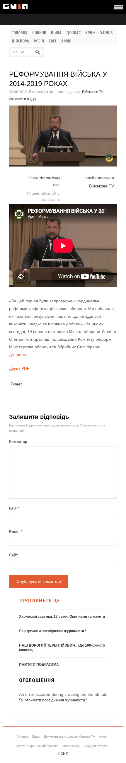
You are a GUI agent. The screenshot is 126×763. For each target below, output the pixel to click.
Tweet (16, 384)
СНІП (65, 753)
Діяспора (20, 41)
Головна (19, 33)
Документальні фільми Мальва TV (69, 736)
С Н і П (15, 6)
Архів (66, 41)
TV (28, 193)
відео (46, 193)
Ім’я (14, 508)
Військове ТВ (50, 200)
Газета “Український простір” (37, 746)
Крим (90, 33)
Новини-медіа (50, 177)
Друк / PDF (19, 368)
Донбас (73, 33)
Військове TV (92, 92)
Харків (106, 33)
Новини (39, 33)
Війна (56, 33)
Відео (36, 736)
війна (55, 193)
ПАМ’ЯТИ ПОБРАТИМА (39, 665)
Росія (39, 41)
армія (36, 193)
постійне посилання (99, 177)
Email (15, 532)
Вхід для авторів (96, 746)
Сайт (13, 555)
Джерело (17, 354)
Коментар (18, 441)
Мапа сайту (71, 746)
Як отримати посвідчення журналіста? (52, 631)
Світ (53, 41)
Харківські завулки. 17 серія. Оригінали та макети (62, 616)
